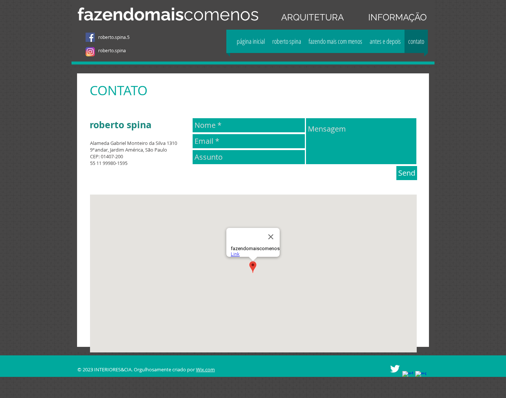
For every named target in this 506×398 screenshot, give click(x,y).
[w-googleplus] (420, 376)
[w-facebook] (407, 376)
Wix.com (205, 369)
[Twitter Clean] (394, 368)
